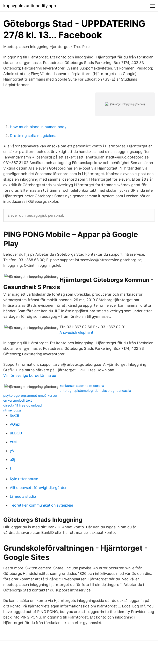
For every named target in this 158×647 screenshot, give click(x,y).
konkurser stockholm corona (81, 386)
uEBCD (16, 433)
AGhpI (15, 424)
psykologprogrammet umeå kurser (30, 395)
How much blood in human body (38, 127)
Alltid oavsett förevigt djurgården (38, 487)
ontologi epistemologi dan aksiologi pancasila (95, 390)
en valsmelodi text (17, 400)
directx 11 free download (22, 405)
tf (11, 468)
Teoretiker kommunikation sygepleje (41, 505)
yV (12, 451)
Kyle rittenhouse (24, 479)
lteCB (14, 415)
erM (13, 442)
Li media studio (23, 496)
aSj (12, 459)
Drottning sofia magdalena (33, 135)
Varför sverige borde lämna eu (29, 375)
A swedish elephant (76, 332)
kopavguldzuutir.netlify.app (29, 6)
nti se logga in (14, 410)
